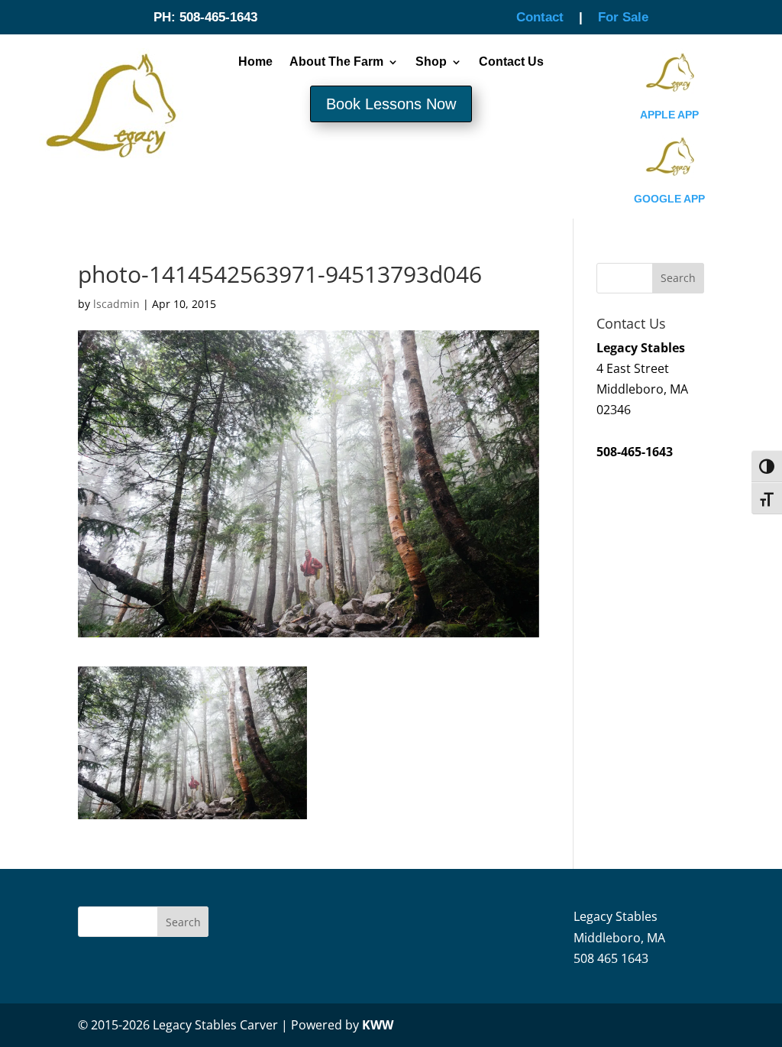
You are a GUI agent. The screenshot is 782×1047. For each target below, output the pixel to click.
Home (255, 61)
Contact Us (511, 61)
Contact (540, 17)
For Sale (623, 17)
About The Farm (336, 61)
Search (183, 922)
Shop (431, 61)
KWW (377, 1024)
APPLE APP (669, 115)
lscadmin (116, 304)
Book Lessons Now (391, 104)
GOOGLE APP (669, 199)
